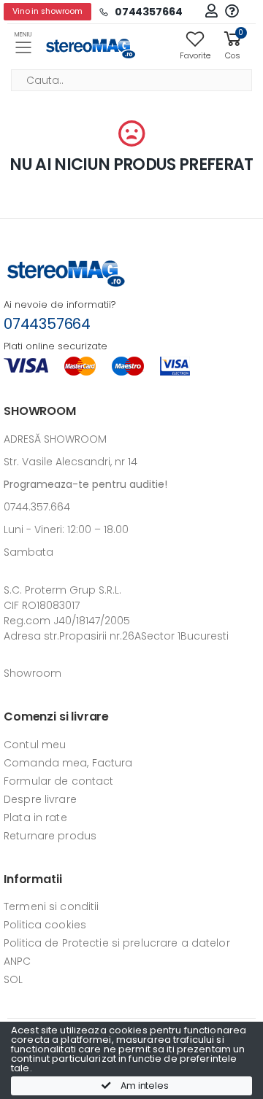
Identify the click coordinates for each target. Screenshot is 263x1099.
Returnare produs (50, 835)
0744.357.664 (37, 507)
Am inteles (143, 1085)
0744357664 (47, 324)
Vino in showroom (47, 11)
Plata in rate (35, 817)
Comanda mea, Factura (68, 763)
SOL (13, 979)
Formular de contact (58, 781)
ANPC (17, 961)
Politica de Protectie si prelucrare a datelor (117, 943)
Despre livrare (40, 799)
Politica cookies (45, 924)
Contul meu (35, 744)
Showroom (32, 673)
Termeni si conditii (51, 906)
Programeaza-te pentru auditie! (85, 484)
